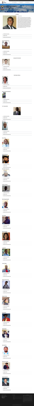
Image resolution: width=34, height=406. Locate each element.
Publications (21, 4)
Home (2, 9)
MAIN (2, 4)
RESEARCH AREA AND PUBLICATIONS (7, 37)
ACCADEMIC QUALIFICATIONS (6, 51)
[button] (17, 34)
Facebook (14, 396)
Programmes (16, 4)
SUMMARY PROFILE (5, 35)
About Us (8, 4)
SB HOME (5, 4)
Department (12, 4)
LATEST (24, 4)
